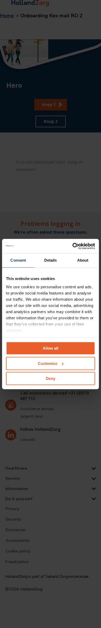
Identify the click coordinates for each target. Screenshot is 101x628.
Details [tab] (50, 260)
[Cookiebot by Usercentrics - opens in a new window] (72, 246)
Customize (47, 363)
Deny (50, 378)
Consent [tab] (18, 260)
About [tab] (83, 260)
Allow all (50, 348)
